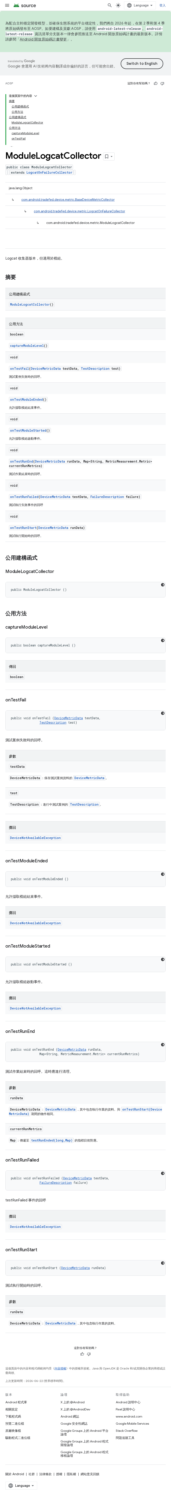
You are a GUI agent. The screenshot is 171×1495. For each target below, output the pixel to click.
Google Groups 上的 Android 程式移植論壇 (84, 1454)
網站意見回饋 (90, 1474)
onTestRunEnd (21, 461)
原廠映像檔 (13, 1431)
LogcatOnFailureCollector (49, 172)
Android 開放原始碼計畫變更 (43, 39)
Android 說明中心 (128, 1402)
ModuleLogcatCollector (30, 304)
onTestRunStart (23, 528)
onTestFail (19, 368)
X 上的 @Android (73, 1402)
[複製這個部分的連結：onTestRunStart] (41, 1250)
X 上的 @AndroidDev (75, 1409)
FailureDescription (107, 497)
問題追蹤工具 (125, 1438)
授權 (59, 1474)
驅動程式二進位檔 (17, 1438)
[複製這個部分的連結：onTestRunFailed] (43, 1160)
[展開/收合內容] (35, 96)
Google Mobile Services (132, 1424)
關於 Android (14, 1474)
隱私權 (71, 1474)
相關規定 (11, 1409)
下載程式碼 (13, 1416)
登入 (162, 5)
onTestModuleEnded (26, 399)
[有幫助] (155, 83)
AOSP (9, 83)
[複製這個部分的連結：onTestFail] (30, 700)
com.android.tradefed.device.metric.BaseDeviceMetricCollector (68, 200)
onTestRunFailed (24, 497)
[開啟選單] (7, 5)
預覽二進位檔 (14, 1424)
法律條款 (45, 1474)
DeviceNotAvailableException (35, 838)
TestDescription (95, 368)
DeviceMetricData (46, 368)
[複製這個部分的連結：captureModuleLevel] (51, 627)
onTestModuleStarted (28, 430)
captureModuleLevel (27, 345)
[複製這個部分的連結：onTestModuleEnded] (52, 861)
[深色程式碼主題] (162, 584)
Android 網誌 (70, 1416)
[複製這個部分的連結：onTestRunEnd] (39, 1031)
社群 (31, 1474)
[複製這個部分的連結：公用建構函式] (41, 558)
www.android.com (129, 1416)
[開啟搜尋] (109, 5)
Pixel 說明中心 (125, 1409)
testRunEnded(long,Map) (52, 1140)
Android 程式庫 (16, 1402)
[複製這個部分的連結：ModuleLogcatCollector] (58, 572)
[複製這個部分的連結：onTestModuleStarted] (54, 946)
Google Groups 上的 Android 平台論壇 (84, 1432)
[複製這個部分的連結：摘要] (20, 277)
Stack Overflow (127, 1431)
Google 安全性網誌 (74, 1424)
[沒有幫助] (162, 83)
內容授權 (60, 1368)
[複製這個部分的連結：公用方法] (31, 614)
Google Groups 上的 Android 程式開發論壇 (84, 1443)
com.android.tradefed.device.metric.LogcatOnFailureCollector (79, 211)
